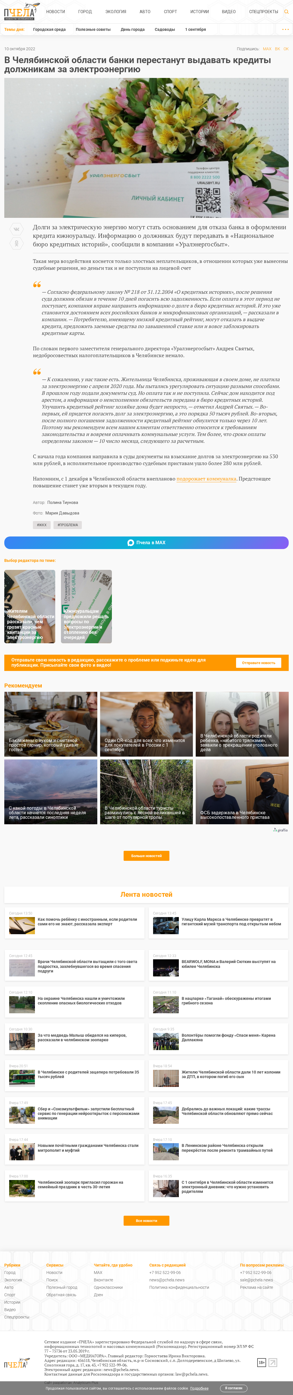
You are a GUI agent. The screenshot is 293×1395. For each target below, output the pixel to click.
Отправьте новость (258, 663)
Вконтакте (103, 1280)
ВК (277, 49)
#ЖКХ (42, 525)
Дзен (98, 1295)
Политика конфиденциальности (179, 1287)
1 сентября (195, 29)
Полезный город (61, 1287)
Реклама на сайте (256, 1287)
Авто (145, 11)
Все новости (146, 1221)
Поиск (52, 1280)
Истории (200, 11)
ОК (286, 49)
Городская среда (49, 29)
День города (133, 29)
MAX (267, 49)
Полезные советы (93, 29)
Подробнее (199, 1388)
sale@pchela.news (256, 1280)
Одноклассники (108, 1287)
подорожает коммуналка (206, 478)
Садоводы (165, 29)
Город (85, 11)
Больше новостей (146, 856)
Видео (229, 11)
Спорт (170, 11)
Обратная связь (61, 1295)
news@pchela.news (167, 1280)
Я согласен (233, 1388)
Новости (55, 11)
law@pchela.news (191, 1374)
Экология (115, 11)
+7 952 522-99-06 (165, 1272)
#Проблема (68, 525)
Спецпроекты (263, 11)
